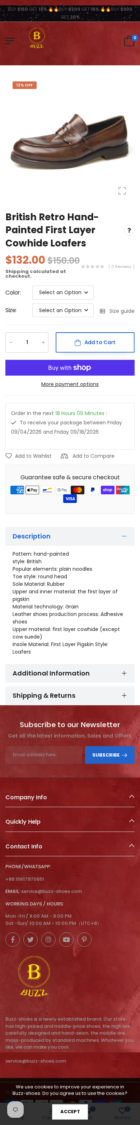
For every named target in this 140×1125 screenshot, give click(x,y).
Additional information (51, 673)
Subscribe (106, 755)
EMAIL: (12, 891)
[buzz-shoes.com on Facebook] (12, 939)
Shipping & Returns (44, 695)
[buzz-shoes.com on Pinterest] (84, 939)
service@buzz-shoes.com (51, 891)
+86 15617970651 (24, 879)
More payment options (70, 384)
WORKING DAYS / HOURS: (34, 903)
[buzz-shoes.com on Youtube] (66, 939)
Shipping (17, 271)
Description (32, 536)
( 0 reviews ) (121, 266)
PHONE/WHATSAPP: (28, 866)
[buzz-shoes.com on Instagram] (48, 939)
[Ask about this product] (129, 230)
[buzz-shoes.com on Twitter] (30, 939)
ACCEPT (70, 1111)
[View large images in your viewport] (122, 191)
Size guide (122, 311)
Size (11, 310)
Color (13, 292)
